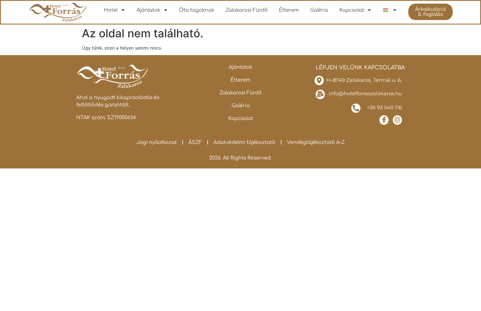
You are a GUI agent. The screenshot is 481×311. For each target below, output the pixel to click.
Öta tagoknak (196, 10)
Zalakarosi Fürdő (246, 10)
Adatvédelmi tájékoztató (244, 142)
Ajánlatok (148, 10)
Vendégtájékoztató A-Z (316, 142)
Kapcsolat (351, 10)
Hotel (111, 10)
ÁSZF (195, 142)
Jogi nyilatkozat (156, 142)
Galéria (319, 10)
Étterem (289, 10)
